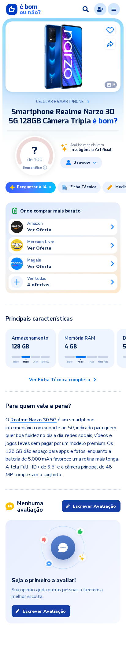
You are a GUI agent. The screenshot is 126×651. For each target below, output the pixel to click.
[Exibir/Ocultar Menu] (114, 9)
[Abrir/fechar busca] (86, 9)
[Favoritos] (110, 30)
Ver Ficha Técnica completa (59, 380)
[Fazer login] (100, 9)
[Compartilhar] (110, 44)
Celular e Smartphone (59, 101)
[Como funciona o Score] (45, 167)
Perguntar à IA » (34, 187)
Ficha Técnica (83, 187)
